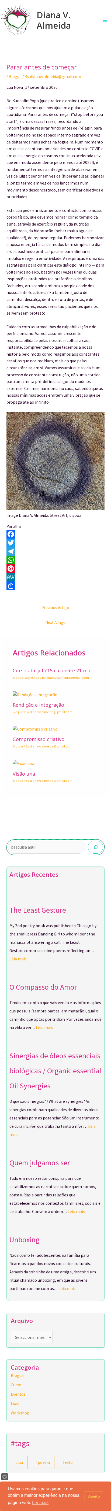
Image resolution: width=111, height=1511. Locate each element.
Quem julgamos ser (39, 1162)
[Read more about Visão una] (23, 763)
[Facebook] (55, 534)
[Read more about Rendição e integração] (35, 694)
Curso (16, 1384)
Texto (68, 1462)
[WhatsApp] (55, 560)
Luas (15, 1403)
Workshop (32, 677)
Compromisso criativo (38, 739)
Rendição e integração (38, 705)
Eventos (18, 1394)
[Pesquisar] (95, 847)
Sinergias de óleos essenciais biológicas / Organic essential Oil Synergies (55, 1070)
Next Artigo (55, 622)
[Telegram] (55, 551)
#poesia (43, 1462)
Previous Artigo (55, 607)
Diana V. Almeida (54, 20)
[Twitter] (55, 543)
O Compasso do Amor (43, 987)
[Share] (55, 585)
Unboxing (24, 1239)
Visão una (24, 774)
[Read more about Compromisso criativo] (35, 728)
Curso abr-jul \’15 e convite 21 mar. (53, 670)
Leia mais (18, 958)
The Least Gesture (37, 910)
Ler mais (40, 1502)
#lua (19, 1462)
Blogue (15, 76)
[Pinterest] (55, 568)
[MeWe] (55, 577)
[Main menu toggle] (105, 20)
